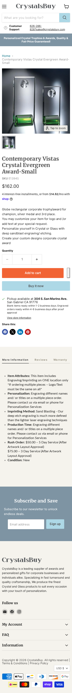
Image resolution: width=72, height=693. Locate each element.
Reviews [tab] (41, 359)
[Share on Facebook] (5, 332)
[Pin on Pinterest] (28, 332)
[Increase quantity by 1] (37, 259)
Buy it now (36, 286)
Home (6, 56)
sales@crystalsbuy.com (50, 29)
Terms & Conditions (14, 663)
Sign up (55, 524)
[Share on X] (13, 332)
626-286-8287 (36, 27)
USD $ (60, 668)
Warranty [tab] (60, 359)
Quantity (7, 250)
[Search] (64, 17)
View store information (19, 317)
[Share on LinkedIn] (20, 332)
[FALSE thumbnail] (8, 142)
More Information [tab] (15, 359)
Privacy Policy (39, 663)
